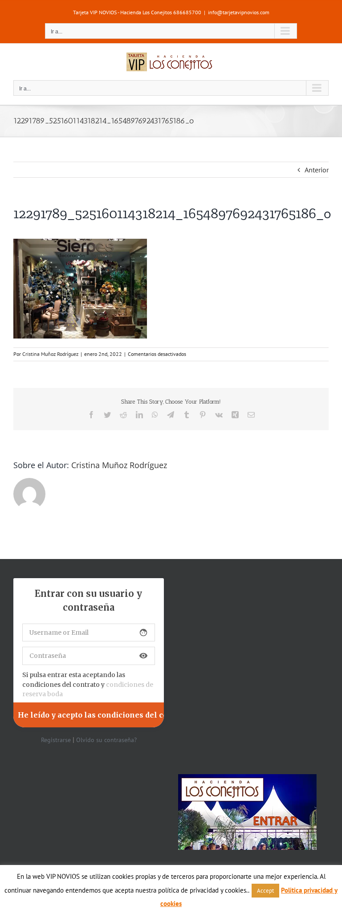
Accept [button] (265, 890)
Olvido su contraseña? (106, 740)
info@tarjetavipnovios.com (238, 12)
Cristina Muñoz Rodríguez (50, 354)
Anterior (317, 169)
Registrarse (56, 740)
